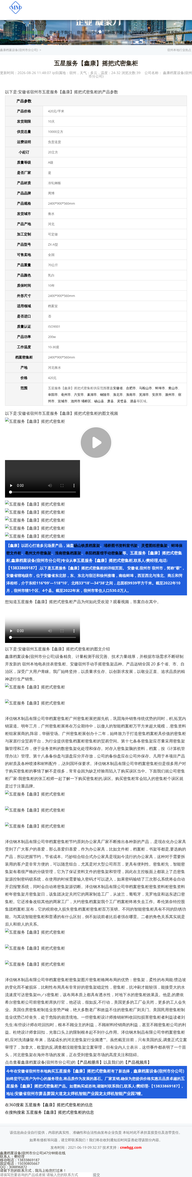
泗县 (133, 401)
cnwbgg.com (131, 1147)
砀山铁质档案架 (87, 545)
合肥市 (131, 388)
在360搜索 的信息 (49, 1104)
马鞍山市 (145, 388)
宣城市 (63, 401)
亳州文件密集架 (38, 552)
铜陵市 (105, 394)
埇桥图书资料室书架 (121, 545)
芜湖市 (144, 394)
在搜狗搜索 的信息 (49, 1112)
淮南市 (131, 394)
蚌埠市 (160, 388)
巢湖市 (92, 394)
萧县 (110, 401)
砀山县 (99, 401)
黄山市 (173, 388)
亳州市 (66, 394)
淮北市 (118, 394)
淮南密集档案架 (68, 552)
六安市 (79, 394)
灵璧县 (122, 401)
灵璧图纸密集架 (154, 545)
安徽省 (118, 388)
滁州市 (170, 394)
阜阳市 (53, 394)
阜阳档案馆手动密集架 (103, 552)
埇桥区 (86, 401)
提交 (96, 1174)
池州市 (75, 401)
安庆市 (157, 394)
